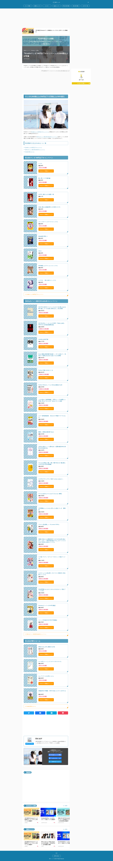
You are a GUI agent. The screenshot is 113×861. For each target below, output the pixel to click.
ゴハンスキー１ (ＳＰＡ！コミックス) (48, 221)
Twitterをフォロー (56, 761)
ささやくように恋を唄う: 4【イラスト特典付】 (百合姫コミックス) (51, 573)
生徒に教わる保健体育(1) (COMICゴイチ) (49, 207)
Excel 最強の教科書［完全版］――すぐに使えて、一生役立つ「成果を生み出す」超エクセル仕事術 (52, 354)
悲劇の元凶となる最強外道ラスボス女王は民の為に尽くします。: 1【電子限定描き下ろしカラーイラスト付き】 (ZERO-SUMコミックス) (52, 540)
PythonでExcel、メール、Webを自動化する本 (50, 385)
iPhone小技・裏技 (66, 5)
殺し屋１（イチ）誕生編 (44, 178)
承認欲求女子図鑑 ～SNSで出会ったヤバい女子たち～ (52, 691)
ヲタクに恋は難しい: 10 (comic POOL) (48, 524)
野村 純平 (38, 739)
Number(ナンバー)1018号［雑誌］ (47, 605)
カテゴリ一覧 (85, 5)
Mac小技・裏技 (75, 5)
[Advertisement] (56, 18)
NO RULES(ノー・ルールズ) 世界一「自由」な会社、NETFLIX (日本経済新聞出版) (51, 324)
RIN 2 (39, 251)
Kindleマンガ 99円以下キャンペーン (40, 132)
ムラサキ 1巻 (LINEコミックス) (47, 280)
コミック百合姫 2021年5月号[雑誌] (47, 620)
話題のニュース (37, 5)
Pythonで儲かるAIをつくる (45, 370)
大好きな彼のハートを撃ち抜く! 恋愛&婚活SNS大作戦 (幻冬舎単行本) (52, 447)
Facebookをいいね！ (56, 758)
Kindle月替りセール (29, 152)
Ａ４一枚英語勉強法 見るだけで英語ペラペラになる (52, 416)
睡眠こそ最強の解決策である (46, 432)
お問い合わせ (56, 855)
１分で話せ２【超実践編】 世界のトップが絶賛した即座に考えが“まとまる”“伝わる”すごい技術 (52, 400)
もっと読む (65, 805)
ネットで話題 (27, 5)
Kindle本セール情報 (34, 50)
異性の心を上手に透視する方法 (46, 647)
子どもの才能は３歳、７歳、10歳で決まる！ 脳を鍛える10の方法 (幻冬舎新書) (51, 463)
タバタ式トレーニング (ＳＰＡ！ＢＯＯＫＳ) (49, 661)
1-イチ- (40, 163)
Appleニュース (56, 5)
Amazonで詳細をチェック (46, 171)
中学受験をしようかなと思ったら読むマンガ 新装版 (52, 509)
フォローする (30, 743)
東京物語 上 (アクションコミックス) (48, 265)
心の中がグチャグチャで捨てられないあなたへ (50, 479)
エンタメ (47, 5)
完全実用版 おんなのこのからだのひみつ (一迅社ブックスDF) (51, 590)
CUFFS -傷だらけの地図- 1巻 (46, 194)
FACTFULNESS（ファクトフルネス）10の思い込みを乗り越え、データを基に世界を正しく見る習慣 (52, 307)
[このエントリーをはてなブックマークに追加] (51, 712)
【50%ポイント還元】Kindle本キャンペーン (47, 136)
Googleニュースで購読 (56, 754)
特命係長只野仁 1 (43, 236)
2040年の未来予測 (43, 339)
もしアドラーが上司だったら (46, 676)
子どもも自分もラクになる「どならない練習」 (50, 493)
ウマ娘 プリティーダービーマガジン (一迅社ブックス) (51, 557)
